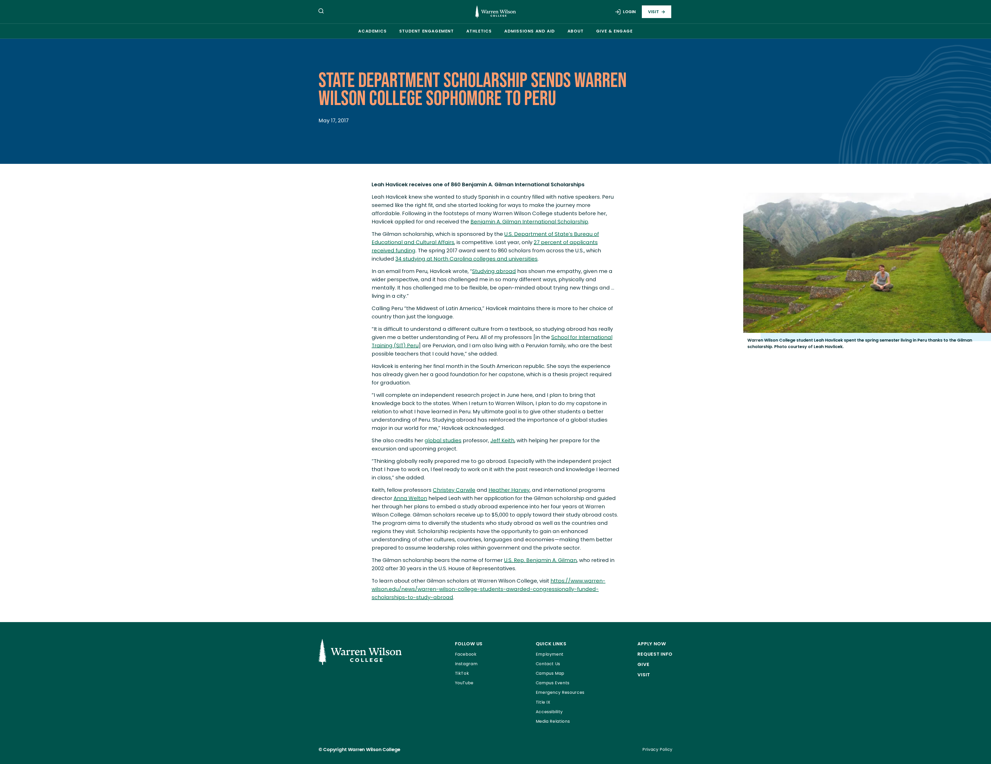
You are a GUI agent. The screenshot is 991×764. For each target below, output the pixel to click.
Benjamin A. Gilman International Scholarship (529, 221)
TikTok (462, 673)
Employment (550, 654)
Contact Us (548, 664)
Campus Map (550, 673)
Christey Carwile (454, 490)
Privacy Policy (657, 749)
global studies (443, 440)
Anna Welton (410, 498)
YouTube (464, 683)
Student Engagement (426, 31)
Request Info (655, 654)
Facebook (466, 654)
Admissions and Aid (529, 31)
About (576, 31)
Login (629, 12)
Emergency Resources (560, 692)
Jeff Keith (502, 440)
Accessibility (549, 712)
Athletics (479, 31)
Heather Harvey (509, 490)
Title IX (543, 702)
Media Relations (553, 721)
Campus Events (553, 683)
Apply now (651, 643)
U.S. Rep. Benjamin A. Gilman (540, 560)
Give (643, 664)
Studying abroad (494, 271)
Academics (372, 31)
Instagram (466, 664)
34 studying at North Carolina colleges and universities (466, 258)
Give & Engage (614, 31)
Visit (653, 12)
